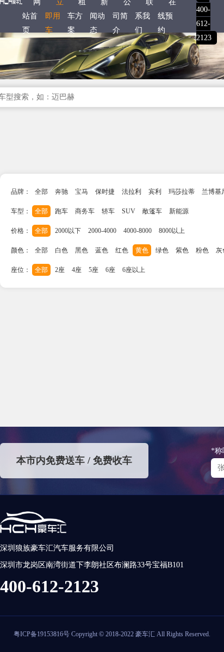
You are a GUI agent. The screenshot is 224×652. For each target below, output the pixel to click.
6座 (110, 270)
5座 (93, 270)
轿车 (108, 211)
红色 (121, 250)
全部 (41, 191)
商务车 (85, 211)
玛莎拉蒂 (182, 191)
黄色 (141, 250)
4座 (77, 270)
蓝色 (101, 250)
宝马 (81, 191)
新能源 (179, 211)
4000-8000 (137, 231)
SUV (128, 211)
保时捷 (105, 191)
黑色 (81, 250)
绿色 (162, 250)
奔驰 (61, 191)
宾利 (154, 191)
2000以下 (68, 231)
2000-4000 (102, 231)
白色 (61, 250)
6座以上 (133, 270)
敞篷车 (152, 211)
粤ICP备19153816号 (42, 634)
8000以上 (172, 231)
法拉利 (131, 191)
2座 (60, 270)
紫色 (182, 250)
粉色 (202, 250)
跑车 (61, 211)
